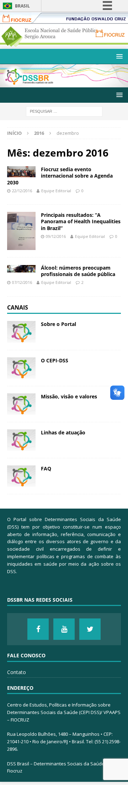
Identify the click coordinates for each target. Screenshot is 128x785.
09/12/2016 (56, 236)
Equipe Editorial (56, 190)
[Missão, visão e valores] (21, 404)
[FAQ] (21, 476)
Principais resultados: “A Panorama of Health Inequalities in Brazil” (81, 221)
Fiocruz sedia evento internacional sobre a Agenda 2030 (60, 175)
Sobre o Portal (58, 324)
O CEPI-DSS (54, 360)
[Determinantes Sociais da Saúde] (64, 83)
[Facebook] (38, 629)
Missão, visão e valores (69, 396)
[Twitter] (90, 629)
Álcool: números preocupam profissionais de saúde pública (78, 270)
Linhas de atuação (63, 432)
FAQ (46, 468)
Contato (16, 672)
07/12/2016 (22, 282)
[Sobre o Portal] (21, 331)
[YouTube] (64, 629)
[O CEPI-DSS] (21, 368)
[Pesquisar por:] (64, 110)
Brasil (22, 6)
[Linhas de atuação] (21, 440)
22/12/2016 (22, 190)
